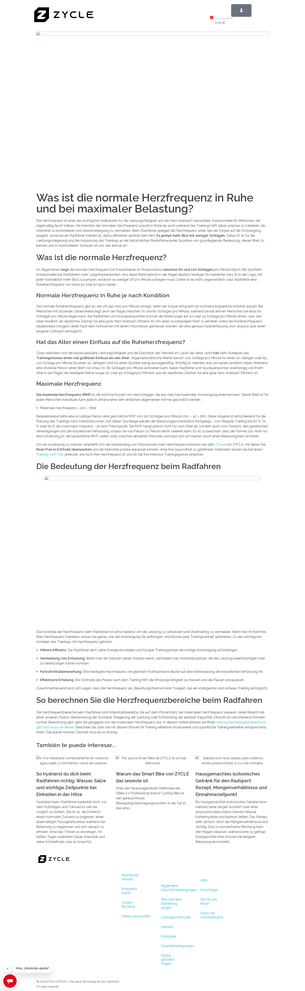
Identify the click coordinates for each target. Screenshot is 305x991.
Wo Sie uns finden (208, 901)
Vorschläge (208, 890)
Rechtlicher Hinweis (130, 877)
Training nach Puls (50, 454)
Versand (167, 927)
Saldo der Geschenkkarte (211, 915)
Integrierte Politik (129, 891)
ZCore (220, 444)
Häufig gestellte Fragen (167, 959)
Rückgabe (168, 936)
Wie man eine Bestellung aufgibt (171, 903)
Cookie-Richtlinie (128, 905)
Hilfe (203, 880)
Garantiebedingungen (174, 946)
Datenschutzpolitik (134, 916)
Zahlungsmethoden (174, 917)
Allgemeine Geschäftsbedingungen (174, 888)
